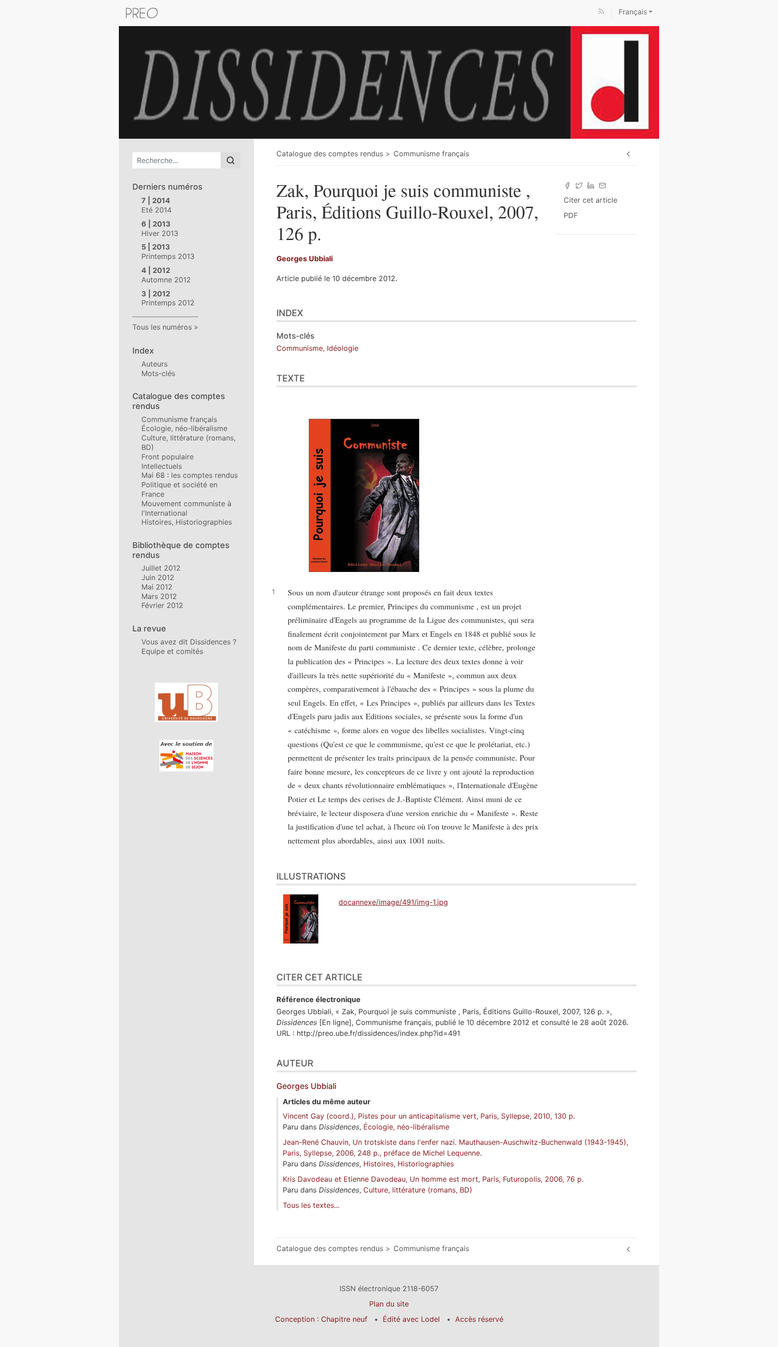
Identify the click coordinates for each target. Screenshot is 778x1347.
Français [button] (633, 11)
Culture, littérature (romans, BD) (417, 1189)
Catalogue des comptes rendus (329, 153)
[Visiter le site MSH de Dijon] (186, 755)
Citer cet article (590, 199)
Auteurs (154, 363)
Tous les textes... (311, 1205)
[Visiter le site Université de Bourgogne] (186, 702)
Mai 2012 (156, 586)
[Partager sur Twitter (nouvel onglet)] (579, 184)
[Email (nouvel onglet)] (602, 184)
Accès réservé (479, 1319)
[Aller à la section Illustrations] (771, 871)
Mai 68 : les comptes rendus (189, 475)
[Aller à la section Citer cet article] (771, 971)
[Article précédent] (628, 154)
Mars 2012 (159, 596)
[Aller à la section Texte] (771, 378)
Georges (304, 258)
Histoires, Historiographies (186, 521)
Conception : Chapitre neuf (321, 1319)
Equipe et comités (172, 651)
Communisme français (179, 419)
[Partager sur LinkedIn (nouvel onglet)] (590, 184)
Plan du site (389, 1303)
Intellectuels (161, 466)
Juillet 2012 (161, 567)
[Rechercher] (230, 160)
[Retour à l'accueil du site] (389, 81)
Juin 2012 (157, 577)
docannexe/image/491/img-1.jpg (393, 902)
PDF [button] (571, 215)
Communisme (299, 348)
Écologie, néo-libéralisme (184, 428)
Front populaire (167, 456)
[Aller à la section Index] (771, 313)
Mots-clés (158, 373)
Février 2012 (162, 605)
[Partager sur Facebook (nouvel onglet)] (567, 184)
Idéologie (342, 348)
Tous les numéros (162, 326)
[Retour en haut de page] (771, 7)
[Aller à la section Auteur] (771, 1056)
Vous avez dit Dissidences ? (188, 641)
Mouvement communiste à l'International (186, 508)
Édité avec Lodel (411, 1319)
